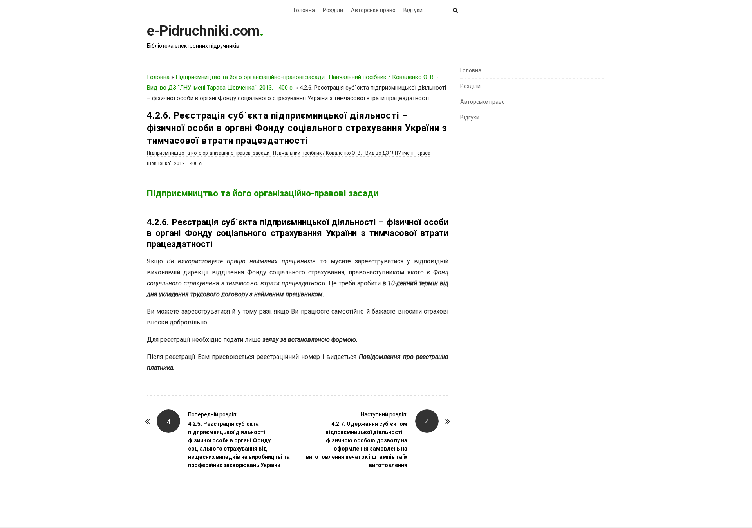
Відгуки (413, 10)
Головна (304, 10)
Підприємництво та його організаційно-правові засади (262, 193)
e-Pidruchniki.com (203, 31)
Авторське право (373, 10)
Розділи (333, 10)
